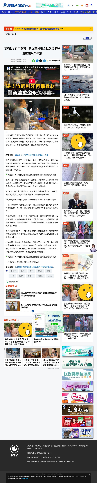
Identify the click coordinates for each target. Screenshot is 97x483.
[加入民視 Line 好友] (48, 322)
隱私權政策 (24, 478)
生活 (69, 12)
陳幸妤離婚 (20, 12)
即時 (10, 12)
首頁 (4, 12)
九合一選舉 (33, 12)
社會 (56, 12)
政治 (50, 12)
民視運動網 (85, 12)
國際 (76, 12)
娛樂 (63, 12)
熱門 (43, 12)
